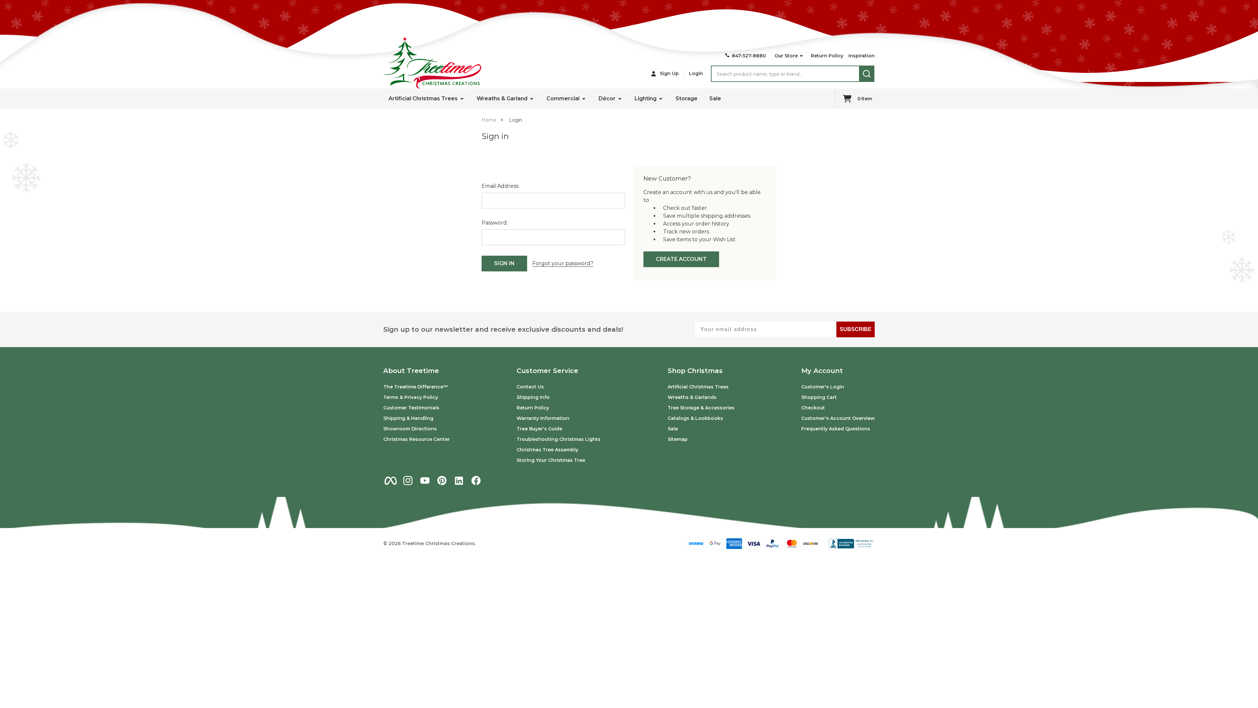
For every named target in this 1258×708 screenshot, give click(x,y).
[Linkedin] (459, 480)
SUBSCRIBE (855, 329)
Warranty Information (543, 418)
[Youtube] (424, 480)
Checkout (813, 408)
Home (489, 120)
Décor (607, 98)
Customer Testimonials (411, 408)
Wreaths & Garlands (692, 397)
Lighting (646, 98)
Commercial (563, 98)
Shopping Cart (819, 397)
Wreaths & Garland (502, 98)
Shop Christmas (695, 371)
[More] (801, 56)
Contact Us (530, 387)
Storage (686, 98)
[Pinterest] (441, 480)
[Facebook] (476, 480)
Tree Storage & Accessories (701, 408)
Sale (715, 98)
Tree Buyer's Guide (539, 429)
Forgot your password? (562, 263)
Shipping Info (533, 397)
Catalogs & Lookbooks (695, 418)
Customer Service (547, 371)
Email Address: (500, 186)
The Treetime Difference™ (415, 387)
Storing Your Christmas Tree (551, 460)
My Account (822, 371)
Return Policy (827, 56)
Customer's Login (822, 387)
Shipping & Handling (408, 418)
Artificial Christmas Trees (423, 98)
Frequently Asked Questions (835, 429)
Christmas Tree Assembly (547, 450)
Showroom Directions (410, 429)
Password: (495, 223)
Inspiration (861, 56)
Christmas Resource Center (416, 439)
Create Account (681, 259)
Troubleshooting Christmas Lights (558, 439)
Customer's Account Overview (838, 418)
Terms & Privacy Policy (410, 397)
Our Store (786, 56)
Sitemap (678, 439)
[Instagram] (407, 480)
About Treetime (411, 371)
